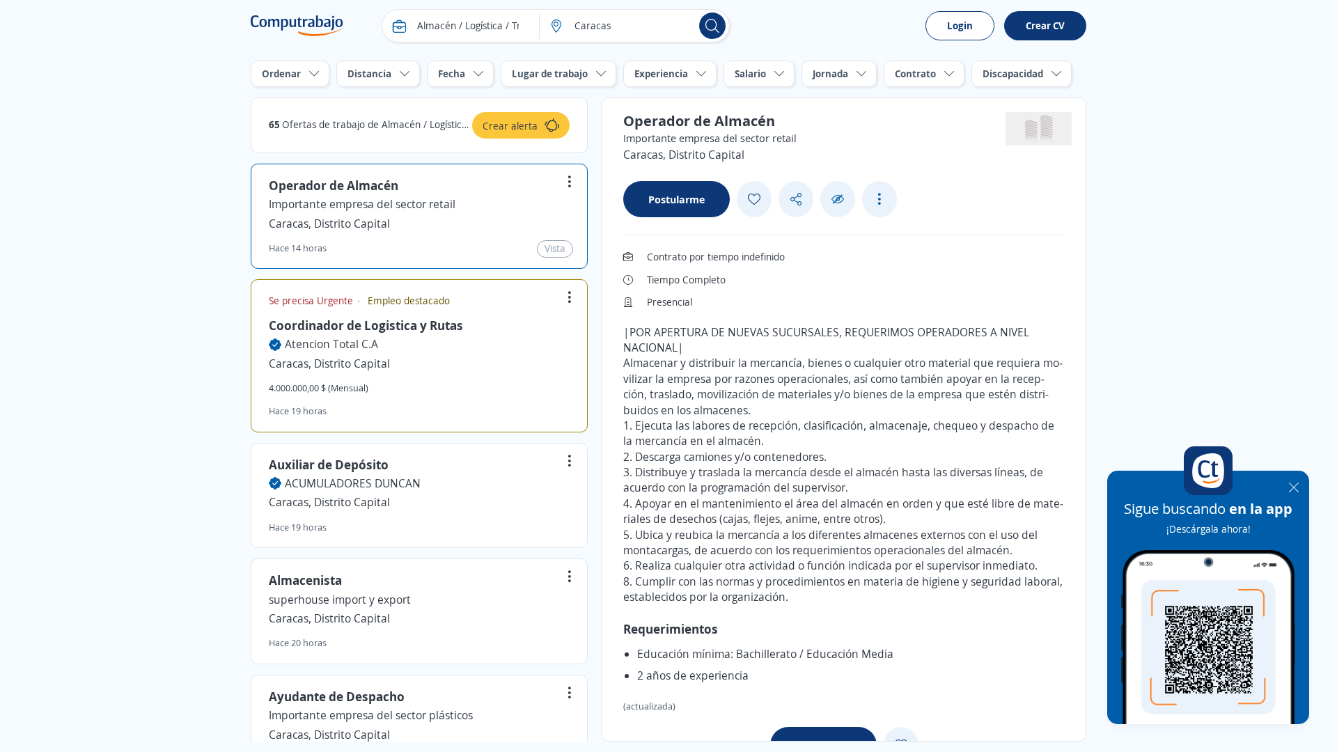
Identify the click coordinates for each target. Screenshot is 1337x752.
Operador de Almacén (333, 185)
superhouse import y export (340, 599)
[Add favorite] (754, 199)
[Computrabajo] (297, 25)
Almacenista (305, 580)
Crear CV (1045, 25)
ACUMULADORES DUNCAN (353, 483)
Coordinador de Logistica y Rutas (366, 325)
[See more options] (879, 199)
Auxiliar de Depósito (329, 464)
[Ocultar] (837, 199)
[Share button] (796, 199)
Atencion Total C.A (331, 344)
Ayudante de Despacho (337, 696)
